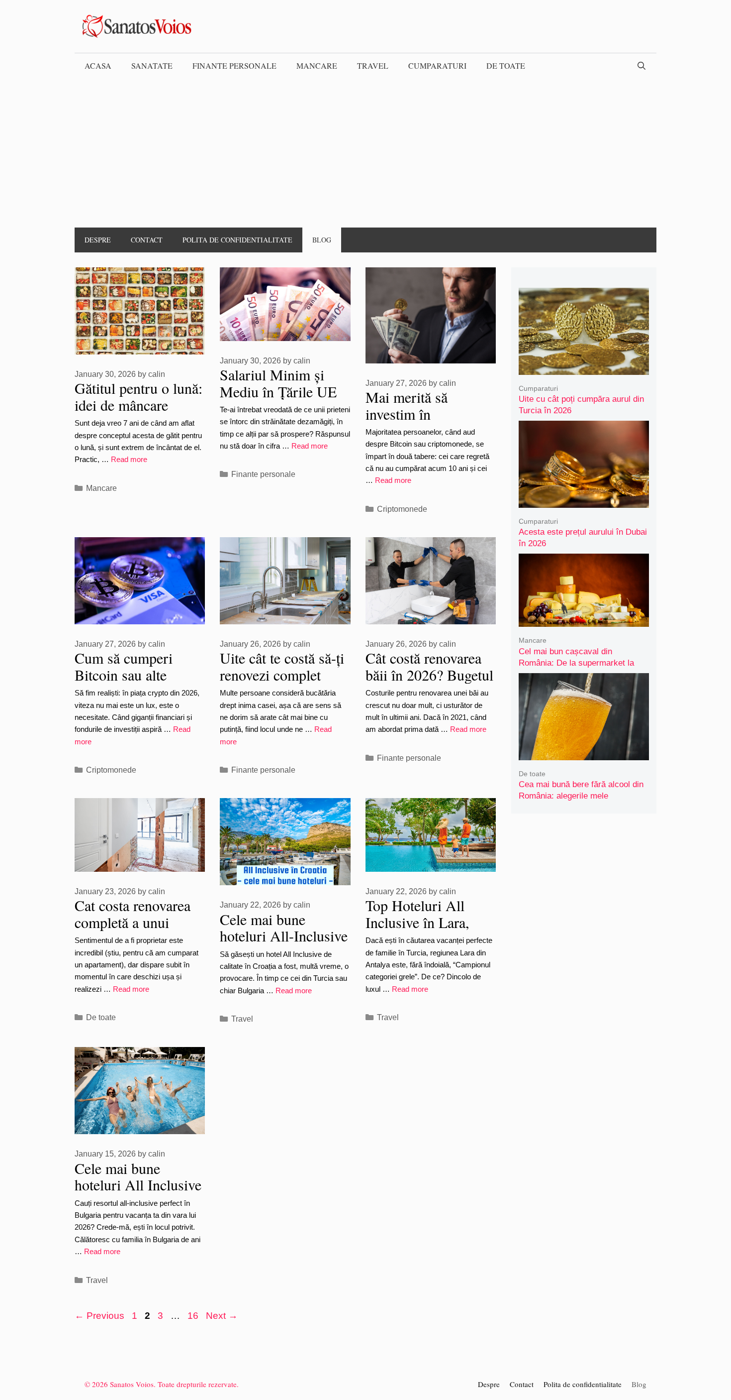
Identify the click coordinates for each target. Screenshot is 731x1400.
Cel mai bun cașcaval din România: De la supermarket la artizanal (576, 663)
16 (194, 1315)
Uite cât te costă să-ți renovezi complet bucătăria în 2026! (282, 674)
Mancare (316, 65)
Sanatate (152, 65)
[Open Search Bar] (641, 65)
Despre (98, 239)
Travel (372, 65)
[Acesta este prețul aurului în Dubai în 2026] (584, 500)
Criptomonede (402, 508)
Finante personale (234, 65)
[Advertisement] (365, 153)
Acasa (98, 65)
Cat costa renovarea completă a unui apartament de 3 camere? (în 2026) (132, 930)
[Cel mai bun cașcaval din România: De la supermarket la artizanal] (584, 620)
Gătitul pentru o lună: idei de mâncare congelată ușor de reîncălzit (138, 413)
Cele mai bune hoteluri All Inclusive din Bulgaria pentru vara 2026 (138, 1193)
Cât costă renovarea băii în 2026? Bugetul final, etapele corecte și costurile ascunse (429, 683)
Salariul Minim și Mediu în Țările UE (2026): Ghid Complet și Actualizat (284, 399)
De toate (505, 65)
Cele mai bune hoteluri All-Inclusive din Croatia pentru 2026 (284, 944)
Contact (147, 239)
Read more (129, 459)
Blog (321, 239)
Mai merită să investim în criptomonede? (410, 414)
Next (222, 1315)
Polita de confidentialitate (237, 239)
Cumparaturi (437, 65)
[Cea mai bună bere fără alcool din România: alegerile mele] (584, 753)
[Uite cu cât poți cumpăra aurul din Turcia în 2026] (584, 367)
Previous (99, 1315)
